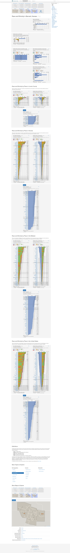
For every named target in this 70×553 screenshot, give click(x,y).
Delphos (25, 538)
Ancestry (14, 479)
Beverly (22, 538)
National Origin (14, 478)
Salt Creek (22, 530)
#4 (48, 48)
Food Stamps (53, 22)
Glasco (27, 538)
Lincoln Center (32, 538)
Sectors (27, 478)
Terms (35, 545)
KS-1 (22, 534)
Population (14, 469)
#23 (48, 240)
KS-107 (22, 537)
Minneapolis (35, 538)
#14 (28, 135)
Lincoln (22, 529)
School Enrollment (41, 471)
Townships (14, 500)
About (33, 545)
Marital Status (14, 476)
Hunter (29, 538)
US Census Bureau (36, 548)
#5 (48, 66)
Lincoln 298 (22, 533)
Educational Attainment (42, 469)
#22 (28, 240)
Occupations (27, 474)
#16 (38, 186)
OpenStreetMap (35, 549)
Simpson (39, 538)
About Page (39, 461)
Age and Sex (14, 471)
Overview (53, 6)
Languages (14, 481)
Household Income (28, 469)
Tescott (41, 538)
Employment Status (28, 471)
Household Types (15, 474)
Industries (27, 476)
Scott (25, 530)
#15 (48, 135)
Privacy (37, 545)
